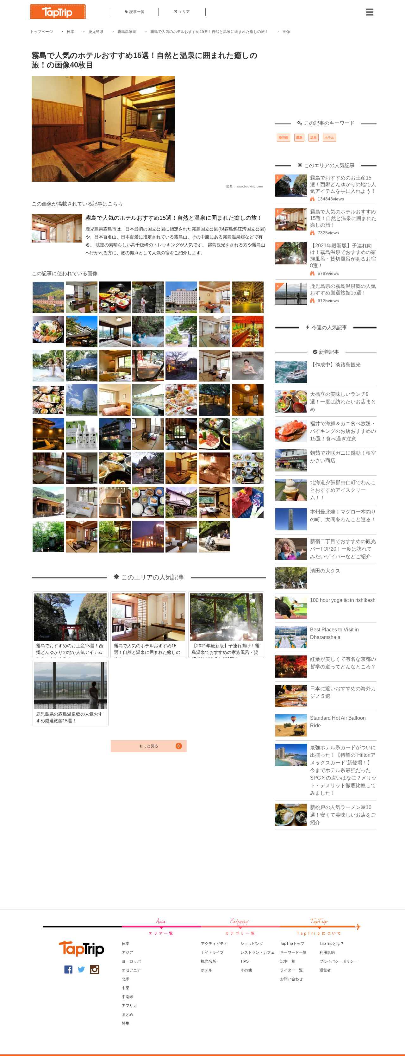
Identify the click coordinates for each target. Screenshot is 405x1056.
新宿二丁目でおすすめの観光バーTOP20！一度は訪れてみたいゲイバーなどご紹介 (343, 549)
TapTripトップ (292, 943)
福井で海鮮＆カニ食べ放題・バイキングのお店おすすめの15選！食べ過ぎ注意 (343, 431)
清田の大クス (325, 570)
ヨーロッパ (131, 961)
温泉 (313, 137)
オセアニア (131, 970)
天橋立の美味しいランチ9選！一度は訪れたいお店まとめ (343, 401)
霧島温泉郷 (126, 31)
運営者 (325, 970)
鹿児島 (283, 137)
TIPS (244, 961)
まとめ (127, 1014)
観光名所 (208, 961)
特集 (125, 1023)
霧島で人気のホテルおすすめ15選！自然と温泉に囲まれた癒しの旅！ (209, 31)
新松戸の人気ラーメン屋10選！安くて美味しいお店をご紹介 (343, 815)
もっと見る (148, 746)
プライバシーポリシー (339, 961)
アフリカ (129, 1005)
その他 (246, 970)
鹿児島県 (95, 31)
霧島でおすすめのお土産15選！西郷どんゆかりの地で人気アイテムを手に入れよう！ (343, 184)
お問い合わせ (291, 979)
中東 (125, 988)
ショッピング (251, 943)
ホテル (329, 137)
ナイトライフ (212, 952)
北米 (125, 979)
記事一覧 (137, 11)
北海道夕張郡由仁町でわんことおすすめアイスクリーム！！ (343, 490)
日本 (70, 31)
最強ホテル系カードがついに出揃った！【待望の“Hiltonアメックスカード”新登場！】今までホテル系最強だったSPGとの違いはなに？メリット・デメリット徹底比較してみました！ (343, 770)
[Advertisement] (326, 80)
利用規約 (327, 952)
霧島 (299, 137)
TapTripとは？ (332, 943)
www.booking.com (250, 186)
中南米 (127, 997)
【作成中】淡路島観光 (335, 364)
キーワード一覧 (293, 952)
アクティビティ (214, 943)
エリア (184, 11)
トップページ (41, 31)
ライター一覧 (291, 970)
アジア (127, 952)
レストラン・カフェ (257, 952)
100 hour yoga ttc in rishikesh (343, 600)
